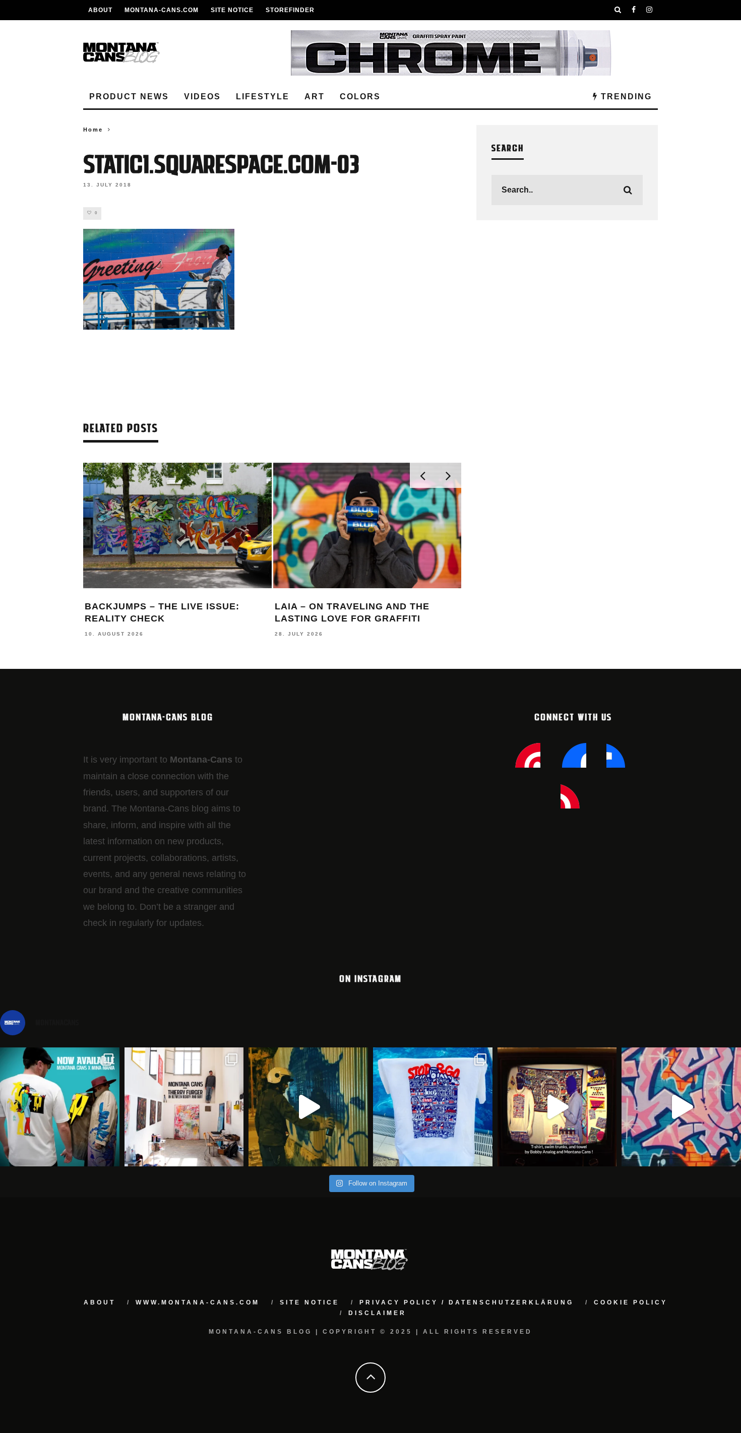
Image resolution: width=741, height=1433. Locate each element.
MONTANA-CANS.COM (162, 10)
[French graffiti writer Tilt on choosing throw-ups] (308, 1107)
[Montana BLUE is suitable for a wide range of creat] (681, 1107)
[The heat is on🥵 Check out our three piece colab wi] (432, 1107)
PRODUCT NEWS (129, 96)
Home (93, 130)
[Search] (618, 10)
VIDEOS (202, 96)
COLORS (360, 96)
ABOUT (100, 10)
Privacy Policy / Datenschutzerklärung (466, 1302)
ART (314, 96)
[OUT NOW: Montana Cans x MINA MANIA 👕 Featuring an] (59, 1107)
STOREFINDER (290, 10)
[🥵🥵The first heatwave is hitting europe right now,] (557, 1107)
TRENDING (625, 96)
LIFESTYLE (262, 96)
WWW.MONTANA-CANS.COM (198, 1302)
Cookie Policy (630, 1302)
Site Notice (232, 10)
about (99, 1302)
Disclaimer (377, 1313)
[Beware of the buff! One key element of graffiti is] (184, 1107)
